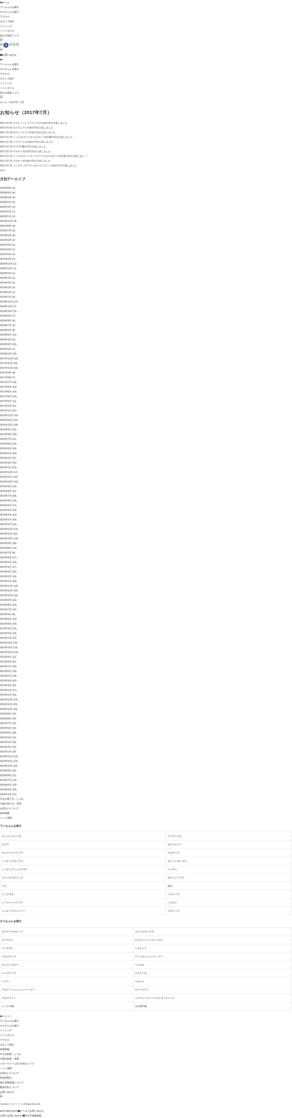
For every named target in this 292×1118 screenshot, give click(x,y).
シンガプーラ (9, 973)
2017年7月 (5, 382)
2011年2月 (5, 746)
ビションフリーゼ (11, 836)
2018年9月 (5, 315)
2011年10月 (6, 709)
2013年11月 (6, 590)
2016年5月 (5, 448)
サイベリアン (142, 989)
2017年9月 (5, 372)
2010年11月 (6, 761)
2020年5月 (5, 273)
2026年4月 (5, 202)
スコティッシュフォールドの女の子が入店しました (40, 122)
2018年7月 (5, 325)
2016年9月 (5, 429)
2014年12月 (6, 529)
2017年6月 (5, 386)
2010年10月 (6, 765)
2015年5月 (5, 505)
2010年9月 (5, 770)
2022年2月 (5, 249)
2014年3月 (5, 571)
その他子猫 (141, 1006)
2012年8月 (5, 661)
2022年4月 (5, 240)
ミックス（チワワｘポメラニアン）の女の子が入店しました (45, 165)
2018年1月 (5, 353)
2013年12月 (6, 585)
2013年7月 (5, 609)
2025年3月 (5, 206)
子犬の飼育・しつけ (10, 1054)
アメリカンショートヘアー (149, 956)
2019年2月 (5, 292)
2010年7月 (5, 780)
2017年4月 (5, 396)
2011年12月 (6, 699)
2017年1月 (5, 410)
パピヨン (172, 902)
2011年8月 (5, 718)
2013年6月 (5, 614)
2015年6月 (5, 500)
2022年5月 (5, 235)
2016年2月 (5, 462)
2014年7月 (5, 552)
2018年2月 (5, 349)
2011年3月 (5, 742)
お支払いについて (9, 808)
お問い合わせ (9, 54)
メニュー (7, 1016)
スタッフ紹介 (7, 21)
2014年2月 (5, 576)
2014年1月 (5, 581)
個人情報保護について (12, 1082)
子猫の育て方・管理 (10, 803)
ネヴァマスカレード (12, 931)
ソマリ (5, 981)
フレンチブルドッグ (12, 877)
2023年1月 (5, 216)
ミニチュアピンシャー (14, 910)
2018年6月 (5, 330)
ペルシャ (139, 981)
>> (4, 170)
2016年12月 (6, 415)
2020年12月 (6, 263)
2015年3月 (5, 514)
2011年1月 (5, 751)
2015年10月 (6, 481)
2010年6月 (5, 784)
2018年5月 (5, 334)
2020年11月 (6, 268)
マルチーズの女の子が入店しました (32, 151)
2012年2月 (5, 690)
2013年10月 (6, 595)
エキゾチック (9, 956)
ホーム (5, 2)
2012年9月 (5, 656)
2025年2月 (5, 211)
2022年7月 (5, 230)
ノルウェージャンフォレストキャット (155, 998)
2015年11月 (6, 476)
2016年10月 (6, 424)
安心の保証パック (9, 35)
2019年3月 (5, 287)
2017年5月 (5, 391)
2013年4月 (5, 623)
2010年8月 (5, 775)
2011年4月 (5, 737)
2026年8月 (5, 187)
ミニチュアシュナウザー (15, 869)
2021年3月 (5, 259)
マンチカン (8, 948)
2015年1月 (5, 524)
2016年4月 (5, 453)
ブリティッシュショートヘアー (18, 989)
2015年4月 (5, 510)
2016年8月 (5, 434)
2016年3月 (5, 457)
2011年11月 (6, 704)
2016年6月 (5, 443)
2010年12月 (6, 756)
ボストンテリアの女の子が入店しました (34, 132)
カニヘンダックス (177, 861)
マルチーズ (173, 852)
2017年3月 (5, 401)
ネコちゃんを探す (9, 11)
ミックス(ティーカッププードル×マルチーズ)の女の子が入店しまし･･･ (50, 156)
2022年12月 (6, 221)
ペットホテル (7, 30)
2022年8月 (5, 225)
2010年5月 (5, 789)
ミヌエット (141, 948)
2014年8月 (5, 547)
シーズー (172, 869)
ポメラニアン (175, 844)
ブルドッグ (173, 910)
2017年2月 (5, 405)
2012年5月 (5, 675)
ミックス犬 (8, 894)
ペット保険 (6, 818)
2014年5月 (5, 562)
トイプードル (175, 836)
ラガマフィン (9, 998)
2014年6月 (5, 557)
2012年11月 (6, 647)
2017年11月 (6, 363)
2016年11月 (6, 420)
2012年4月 (5, 680)
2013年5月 (5, 619)
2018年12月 (6, 301)
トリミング (6, 26)
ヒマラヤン (8, 939)
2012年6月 (5, 671)
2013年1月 (5, 637)
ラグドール (141, 973)
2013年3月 (5, 628)
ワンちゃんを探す (9, 7)
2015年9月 (5, 486)
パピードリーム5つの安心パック (17, 1063)
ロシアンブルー (10, 964)
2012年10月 (6, 652)
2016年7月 (5, 439)
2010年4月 (5, 794)
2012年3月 (5, 685)
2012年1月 (5, 694)
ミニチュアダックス (12, 861)
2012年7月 (5, 666)
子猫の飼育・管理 (9, 1058)
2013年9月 (5, 600)
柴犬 (170, 886)
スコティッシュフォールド (149, 939)
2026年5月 (5, 197)
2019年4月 (5, 282)
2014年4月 (5, 566)
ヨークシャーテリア (12, 852)
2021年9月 (5, 254)
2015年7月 (5, 495)
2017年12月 (6, 358)
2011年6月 (5, 727)
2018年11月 (6, 306)
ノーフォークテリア (12, 902)
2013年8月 (5, 604)
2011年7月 (5, 723)
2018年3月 (5, 344)
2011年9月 (5, 713)
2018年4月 (5, 339)
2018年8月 (5, 320)
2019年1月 (5, 296)
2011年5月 (5, 732)
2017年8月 (5, 377)
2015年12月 (6, 472)
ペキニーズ (173, 894)
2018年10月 (6, 311)
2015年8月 (5, 491)
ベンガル (139, 964)
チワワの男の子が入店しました (29, 146)
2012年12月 (6, 642)
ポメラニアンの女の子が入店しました (33, 127)
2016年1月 (5, 467)
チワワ (5, 844)
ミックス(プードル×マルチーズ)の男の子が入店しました (43, 137)
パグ (4, 886)
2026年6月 (5, 192)
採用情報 (4, 813)
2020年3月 (5, 277)
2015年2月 (5, 519)
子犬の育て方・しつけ (12, 799)
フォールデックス (144, 931)
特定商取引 (6, 1077)
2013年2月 (5, 633)
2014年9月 (5, 543)
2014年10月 (6, 538)
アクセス (4, 16)
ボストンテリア (176, 877)
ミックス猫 (8, 1006)
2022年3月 (5, 244)
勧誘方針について (9, 1087)
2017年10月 (6, 367)
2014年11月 (6, 533)
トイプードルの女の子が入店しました (33, 141)
